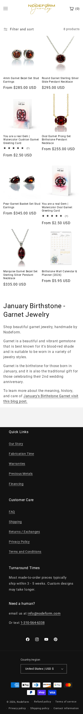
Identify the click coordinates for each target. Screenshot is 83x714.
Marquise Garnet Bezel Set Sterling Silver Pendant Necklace (20, 275)
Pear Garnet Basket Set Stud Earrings (21, 205)
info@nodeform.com (44, 613)
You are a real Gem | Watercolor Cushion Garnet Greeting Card (21, 140)
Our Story (16, 444)
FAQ (12, 512)
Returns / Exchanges (24, 531)
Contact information (66, 708)
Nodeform (23, 701)
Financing (16, 484)
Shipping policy (39, 708)
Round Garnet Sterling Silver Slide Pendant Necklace (60, 80)
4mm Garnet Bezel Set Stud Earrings (21, 80)
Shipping (15, 521)
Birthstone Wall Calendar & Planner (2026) (59, 273)
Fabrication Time (21, 453)
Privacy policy (17, 708)
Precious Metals (21, 473)
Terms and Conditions (25, 551)
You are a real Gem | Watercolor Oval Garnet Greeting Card (57, 207)
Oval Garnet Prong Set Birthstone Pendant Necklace (56, 140)
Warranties (17, 463)
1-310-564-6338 (32, 623)
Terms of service (65, 701)
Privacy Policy (19, 541)
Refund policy (42, 701)
